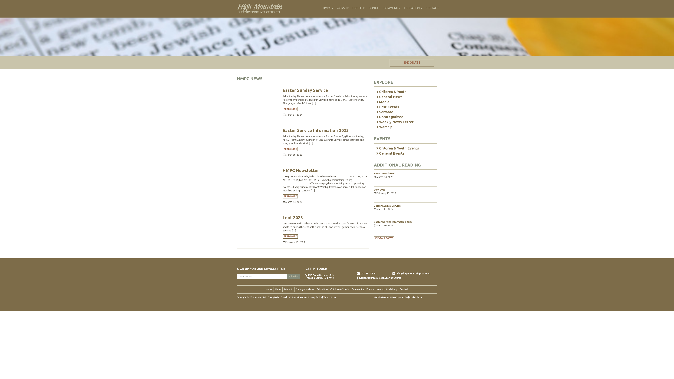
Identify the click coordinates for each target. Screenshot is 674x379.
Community (358, 289)
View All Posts (384, 238)
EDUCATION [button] (412, 8)
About (278, 289)
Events (370, 289)
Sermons (386, 112)
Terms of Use (329, 297)
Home (269, 289)
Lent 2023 (293, 217)
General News (390, 97)
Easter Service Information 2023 (316, 130)
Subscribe (293, 276)
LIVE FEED (358, 8)
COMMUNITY (392, 8)
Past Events (389, 107)
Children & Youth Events (399, 148)
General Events (392, 153)
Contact (404, 289)
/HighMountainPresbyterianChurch (380, 278)
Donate (413, 62)
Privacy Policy (315, 297)
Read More (290, 109)
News (380, 289)
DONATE (374, 8)
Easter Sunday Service (305, 90)
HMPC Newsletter (301, 170)
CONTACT (432, 8)
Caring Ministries (305, 289)
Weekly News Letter (396, 122)
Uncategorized (391, 117)
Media (384, 102)
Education (322, 289)
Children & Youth (393, 92)
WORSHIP (343, 8)
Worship (385, 127)
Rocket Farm (415, 297)
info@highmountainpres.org (412, 273)
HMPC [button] (327, 8)
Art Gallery (391, 289)
